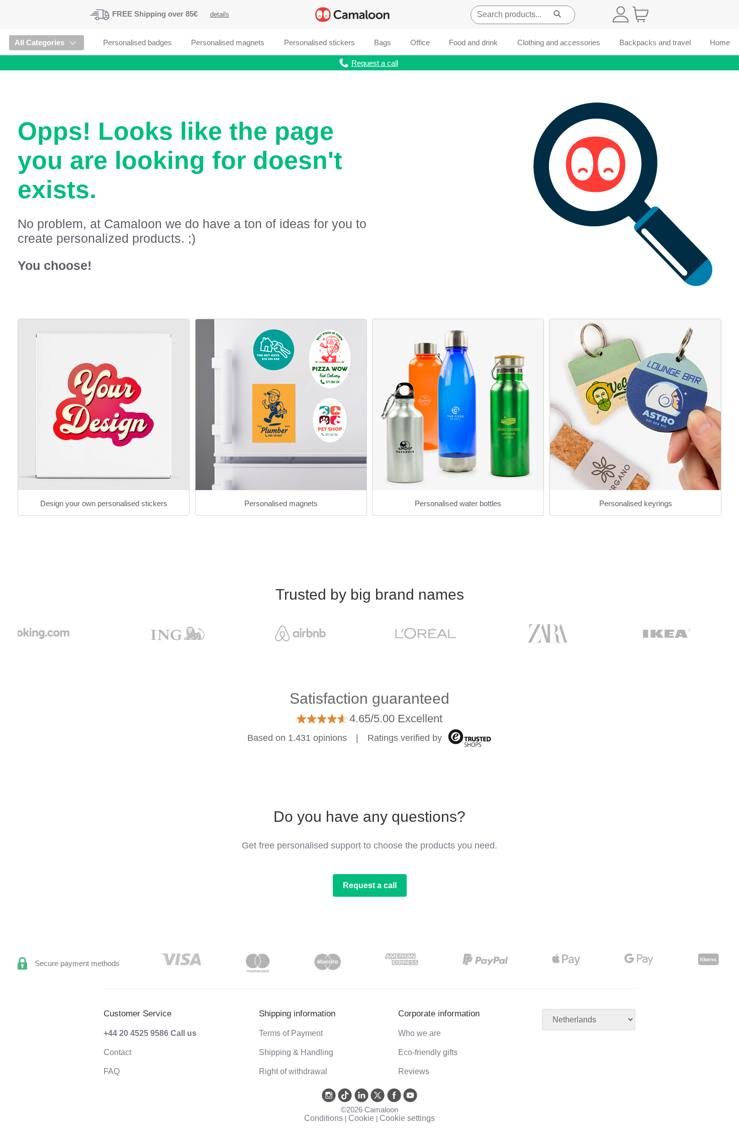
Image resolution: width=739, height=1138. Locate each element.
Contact (117, 1052)
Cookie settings (407, 1118)
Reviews (413, 1071)
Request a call (370, 885)
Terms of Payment (291, 1033)
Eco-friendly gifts (427, 1052)
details (219, 14)
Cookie (361, 1118)
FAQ (112, 1071)
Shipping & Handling (296, 1052)
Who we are (419, 1033)
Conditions (323, 1118)
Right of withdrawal (293, 1071)
